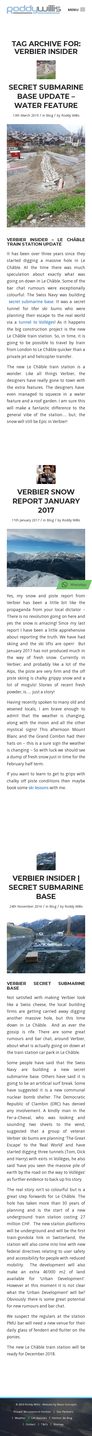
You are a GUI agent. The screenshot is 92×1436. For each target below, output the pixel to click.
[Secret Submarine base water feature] (46, 69)
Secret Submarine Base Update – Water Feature (46, 96)
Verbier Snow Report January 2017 (46, 501)
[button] (74, 584)
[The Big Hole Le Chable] (46, 860)
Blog (49, 115)
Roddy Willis (70, 115)
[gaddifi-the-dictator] (46, 474)
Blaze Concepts (66, 1404)
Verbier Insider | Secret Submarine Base (46, 887)
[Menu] (82, 9)
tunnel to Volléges (37, 322)
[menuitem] (82, 9)
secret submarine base (31, 301)
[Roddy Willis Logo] (38, 9)
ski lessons (39, 787)
